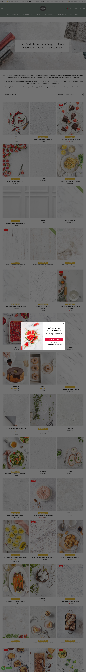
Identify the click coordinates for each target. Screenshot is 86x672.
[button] (63, 323)
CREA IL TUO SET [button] (54, 339)
